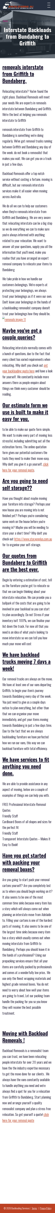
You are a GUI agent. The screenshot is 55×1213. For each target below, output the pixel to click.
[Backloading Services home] (18, 5)
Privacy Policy (45, 1208)
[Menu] (49, 5)
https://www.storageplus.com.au (33, 538)
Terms (34, 1208)
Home (5, 20)
